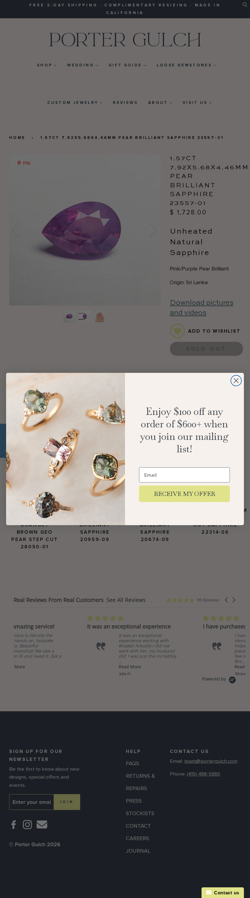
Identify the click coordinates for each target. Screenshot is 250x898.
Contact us (225, 892)
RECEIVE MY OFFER (184, 494)
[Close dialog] (236, 380)
